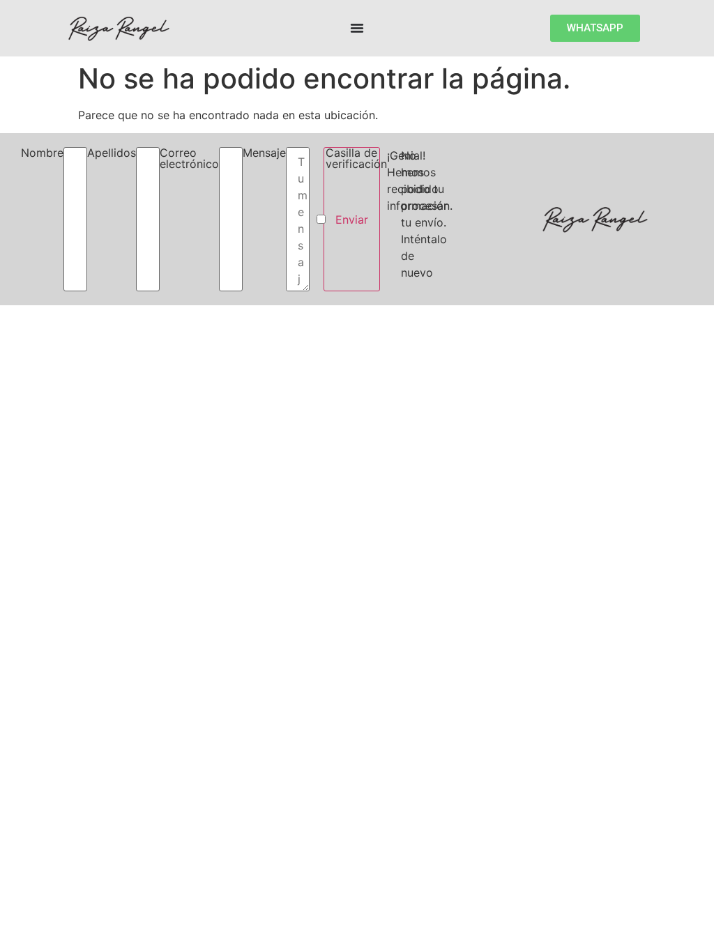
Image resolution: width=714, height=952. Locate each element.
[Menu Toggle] (357, 28)
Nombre (42, 153)
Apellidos (111, 153)
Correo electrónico (189, 159)
